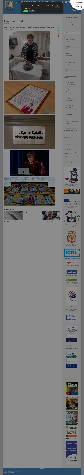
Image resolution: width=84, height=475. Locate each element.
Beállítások (32, 10)
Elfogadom (25, 10)
